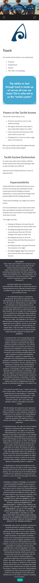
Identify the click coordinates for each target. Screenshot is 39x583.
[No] (36, 421)
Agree (20, 580)
